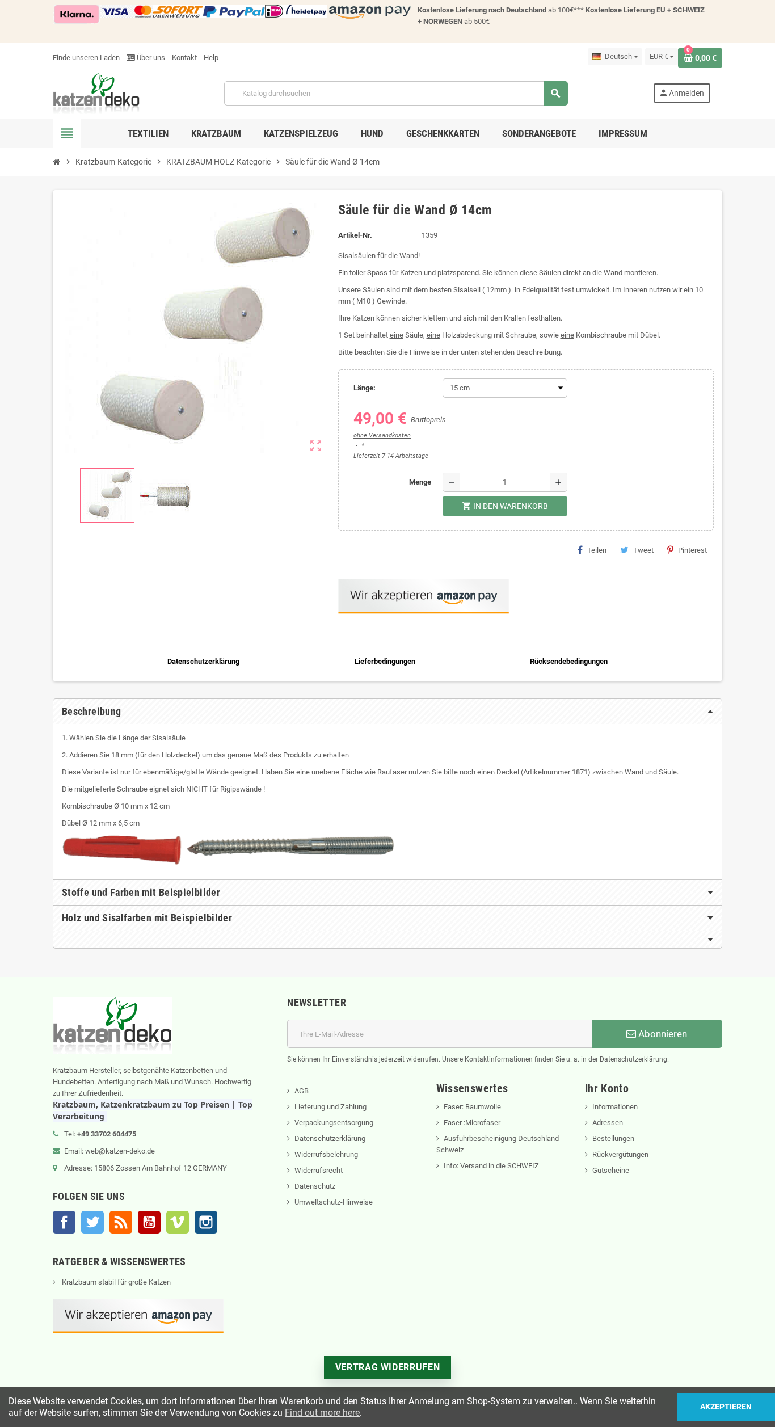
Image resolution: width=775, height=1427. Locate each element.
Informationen (615, 1106)
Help (211, 57)
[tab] (387, 711)
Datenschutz (314, 1186)
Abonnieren (661, 1033)
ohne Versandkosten (382, 435)
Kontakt (184, 57)
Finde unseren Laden (86, 57)
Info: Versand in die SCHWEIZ (491, 1165)
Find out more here (322, 1412)
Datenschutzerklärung (329, 1138)
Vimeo (177, 1222)
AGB (301, 1091)
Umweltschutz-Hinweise (333, 1202)
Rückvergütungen (620, 1154)
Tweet (643, 550)
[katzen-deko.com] (96, 93)
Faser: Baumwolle (472, 1106)
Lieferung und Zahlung (330, 1106)
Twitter (92, 1222)
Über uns (150, 57)
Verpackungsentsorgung (333, 1122)
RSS (120, 1222)
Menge (420, 482)
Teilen (596, 550)
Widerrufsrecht (318, 1170)
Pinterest (692, 550)
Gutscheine (610, 1170)
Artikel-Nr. (355, 235)
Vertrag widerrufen (387, 1367)
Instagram (206, 1222)
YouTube (149, 1222)
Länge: (364, 388)
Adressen (607, 1122)
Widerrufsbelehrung (326, 1154)
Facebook (64, 1222)
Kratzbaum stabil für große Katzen (115, 1282)
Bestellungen (613, 1138)
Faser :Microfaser (472, 1122)
